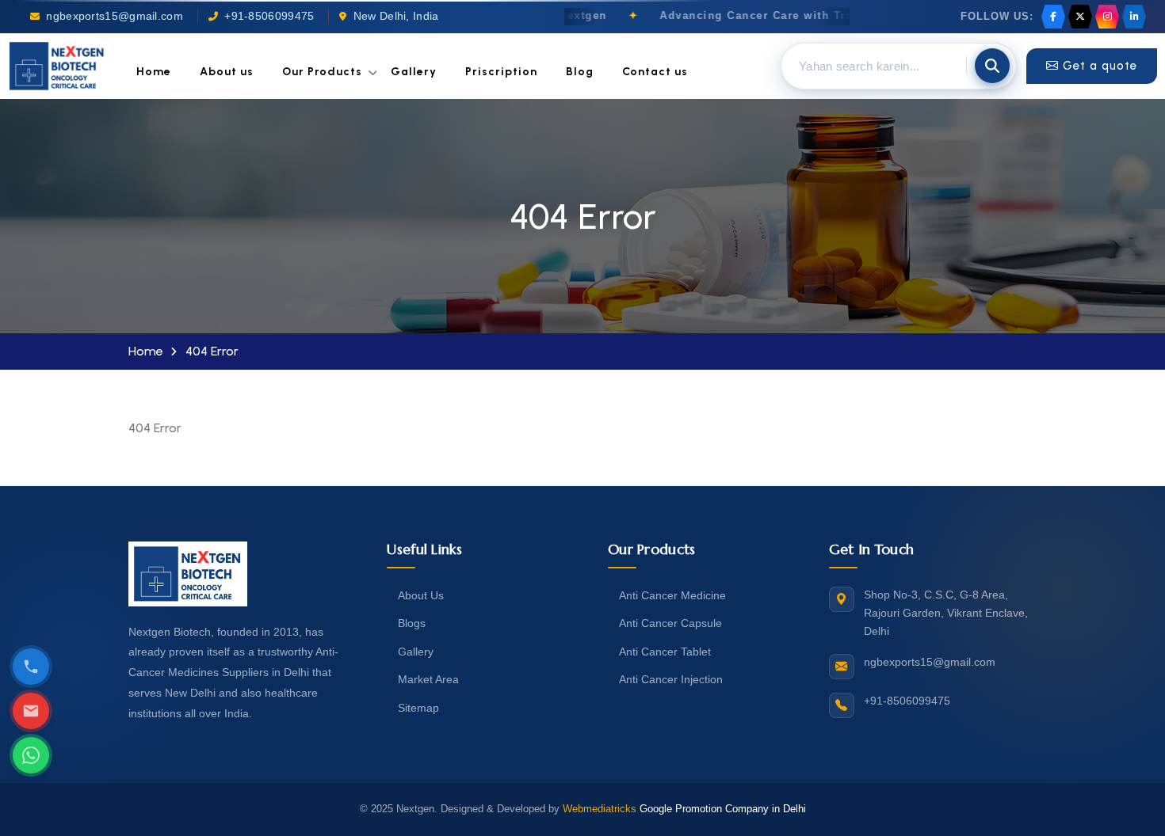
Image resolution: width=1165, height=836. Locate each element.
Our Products (322, 71)
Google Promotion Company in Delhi (723, 809)
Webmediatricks (599, 809)
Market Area (428, 679)
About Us (421, 595)
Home (153, 71)
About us (227, 71)
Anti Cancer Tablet (665, 651)
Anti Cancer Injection (671, 679)
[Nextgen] (57, 66)
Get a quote (1100, 66)
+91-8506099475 (269, 16)
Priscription (501, 71)
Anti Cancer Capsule (670, 623)
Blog (580, 71)
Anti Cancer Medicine (672, 595)
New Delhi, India (396, 16)
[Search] (992, 65)
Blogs (412, 623)
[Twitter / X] (1080, 16)
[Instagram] (1107, 16)
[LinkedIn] (1134, 16)
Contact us (655, 71)
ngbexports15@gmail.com (114, 16)
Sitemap (418, 707)
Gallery (414, 71)
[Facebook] (1053, 16)
